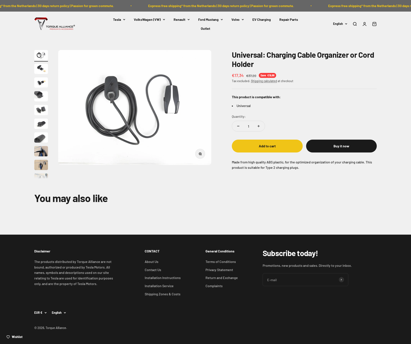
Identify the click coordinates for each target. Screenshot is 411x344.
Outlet (205, 28)
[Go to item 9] (41, 165)
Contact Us (153, 270)
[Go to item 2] (41, 69)
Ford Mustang (208, 19)
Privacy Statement (219, 270)
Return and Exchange (222, 278)
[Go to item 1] (41, 56)
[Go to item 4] (41, 97)
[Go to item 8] (41, 152)
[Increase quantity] (258, 126)
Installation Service (159, 286)
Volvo (235, 19)
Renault (179, 19)
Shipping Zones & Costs (162, 294)
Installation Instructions (163, 278)
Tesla (117, 19)
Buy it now (341, 146)
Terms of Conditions (221, 262)
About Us (151, 262)
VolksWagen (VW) (147, 19)
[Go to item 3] (41, 83)
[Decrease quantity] (238, 126)
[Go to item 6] (41, 124)
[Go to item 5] (41, 110)
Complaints (214, 286)
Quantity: (239, 116)
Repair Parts (288, 19)
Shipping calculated (264, 81)
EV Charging (261, 19)
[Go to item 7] (41, 138)
